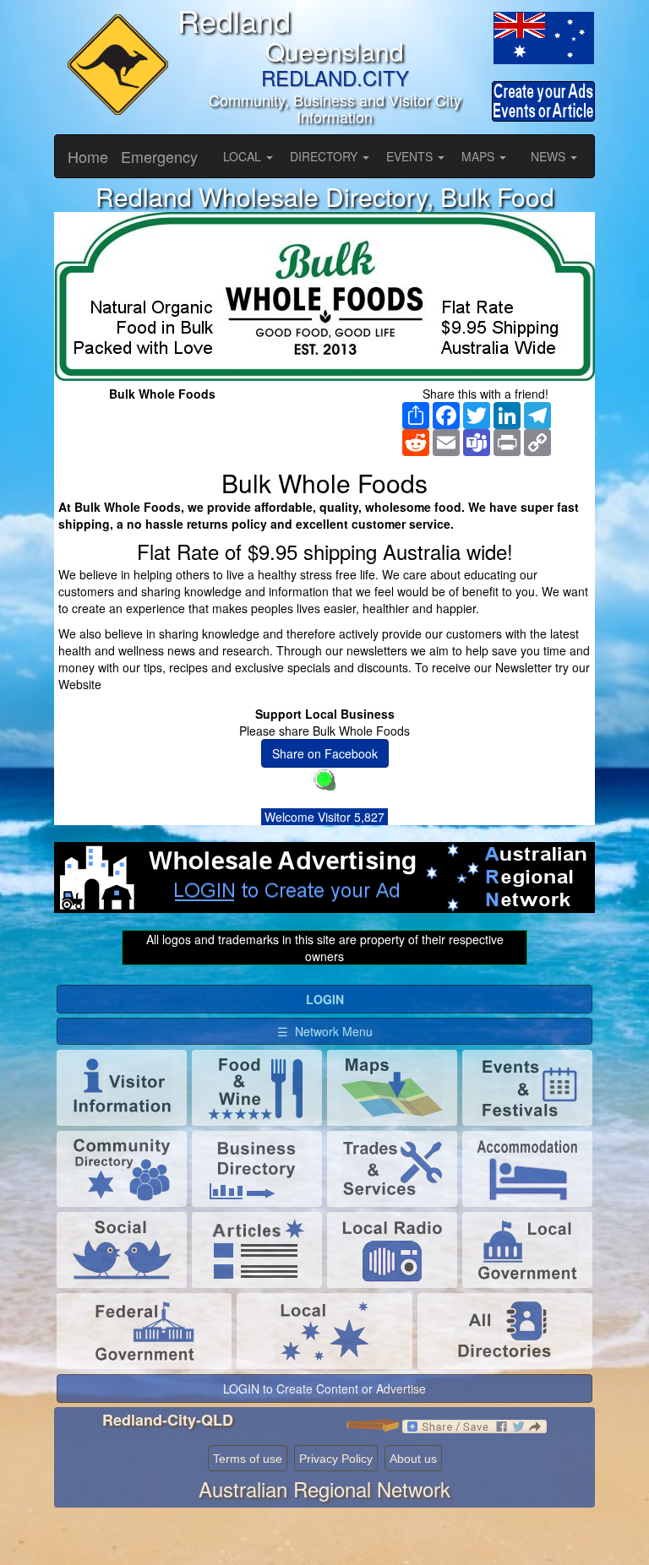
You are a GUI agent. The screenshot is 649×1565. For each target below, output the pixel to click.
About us (413, 1458)
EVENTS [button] (411, 156)
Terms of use (247, 1458)
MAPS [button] (479, 156)
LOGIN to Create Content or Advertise (324, 1388)
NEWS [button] (550, 156)
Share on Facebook (325, 753)
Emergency (159, 156)
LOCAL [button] (244, 156)
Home (88, 156)
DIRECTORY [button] (325, 156)
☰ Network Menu (325, 1031)
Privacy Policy (336, 1458)
